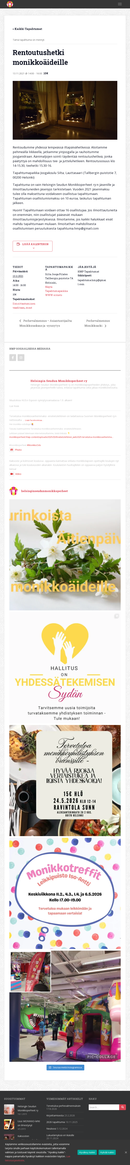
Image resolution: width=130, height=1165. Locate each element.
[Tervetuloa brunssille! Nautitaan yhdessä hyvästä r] (65, 780)
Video (18, 473)
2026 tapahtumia (55, 1122)
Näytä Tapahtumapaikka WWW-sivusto (56, 291)
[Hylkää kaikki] (125, 1152)
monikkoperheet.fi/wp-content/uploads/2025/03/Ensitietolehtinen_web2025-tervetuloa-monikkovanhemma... (61, 437)
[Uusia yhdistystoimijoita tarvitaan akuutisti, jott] (65, 667)
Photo (18, 449)
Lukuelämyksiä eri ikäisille (60, 1135)
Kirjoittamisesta (55, 1115)
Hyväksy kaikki (87, 1152)
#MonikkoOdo (34, 445)
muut (29, 307)
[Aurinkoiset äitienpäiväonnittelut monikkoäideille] (65, 554)
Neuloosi (51, 1128)
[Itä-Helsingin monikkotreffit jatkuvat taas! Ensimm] (65, 893)
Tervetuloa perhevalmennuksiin (63, 1105)
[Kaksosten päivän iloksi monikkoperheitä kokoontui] (65, 1006)
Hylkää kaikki (107, 1152)
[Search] (122, 1107)
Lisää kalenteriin (35, 244)
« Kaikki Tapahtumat (27, 29)
